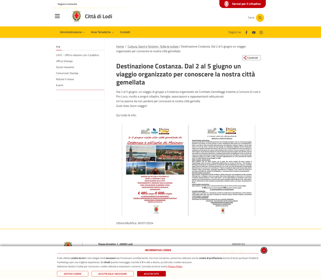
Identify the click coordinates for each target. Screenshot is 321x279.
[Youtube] (254, 32)
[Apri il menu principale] (61, 18)
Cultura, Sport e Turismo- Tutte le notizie (153, 46)
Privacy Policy (175, 266)
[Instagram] (261, 32)
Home (120, 46)
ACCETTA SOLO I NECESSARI (112, 273)
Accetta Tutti (151, 273)
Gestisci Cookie (72, 273)
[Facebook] (246, 32)
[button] (155, 170)
